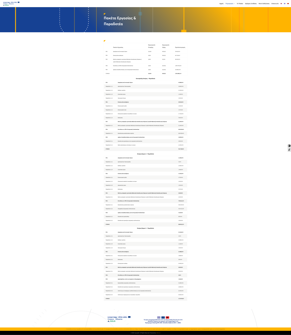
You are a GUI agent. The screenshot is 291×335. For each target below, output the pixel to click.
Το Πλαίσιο (240, 3)
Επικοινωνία (275, 3)
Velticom (158, 333)
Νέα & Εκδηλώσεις (264, 3)
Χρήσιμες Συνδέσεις (251, 3)
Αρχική (221, 3)
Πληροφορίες (229, 3)
